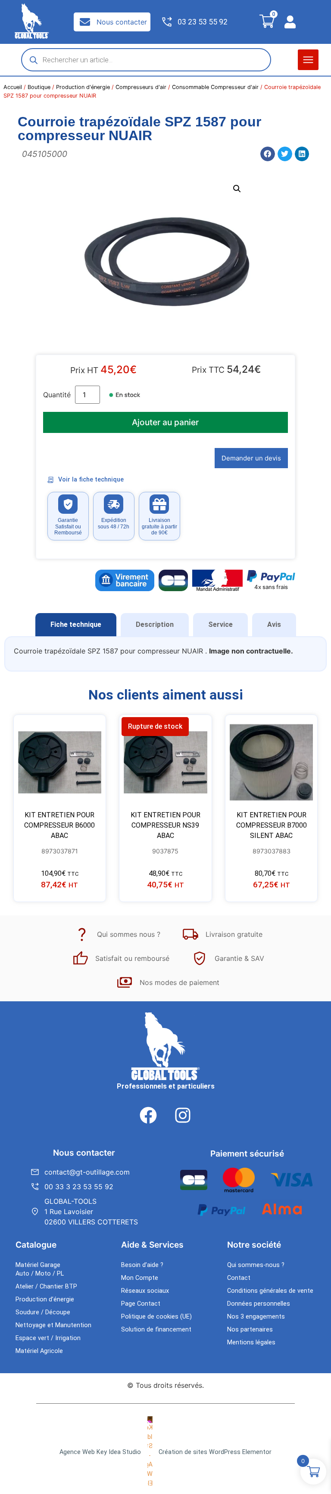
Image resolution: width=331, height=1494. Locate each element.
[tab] (75, 624)
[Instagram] (183, 1115)
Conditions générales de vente (270, 1291)
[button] (308, 59)
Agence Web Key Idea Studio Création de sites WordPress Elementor (165, 1452)
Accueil (12, 87)
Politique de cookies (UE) (156, 1316)
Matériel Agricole (39, 1351)
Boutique (39, 87)
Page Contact (140, 1303)
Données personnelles (258, 1303)
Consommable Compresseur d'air (215, 87)
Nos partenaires (250, 1329)
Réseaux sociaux (145, 1291)
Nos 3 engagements (256, 1316)
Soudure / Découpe (43, 1312)
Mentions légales (251, 1342)
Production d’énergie (45, 1299)
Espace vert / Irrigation (48, 1338)
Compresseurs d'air (141, 87)
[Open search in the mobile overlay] (146, 60)
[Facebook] (148, 1115)
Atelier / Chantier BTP (46, 1286)
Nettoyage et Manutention (53, 1325)
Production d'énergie (83, 87)
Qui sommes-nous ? (255, 1265)
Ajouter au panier (165, 422)
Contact (238, 1278)
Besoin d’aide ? (142, 1265)
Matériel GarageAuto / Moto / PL (40, 1269)
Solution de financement (156, 1329)
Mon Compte (139, 1278)
